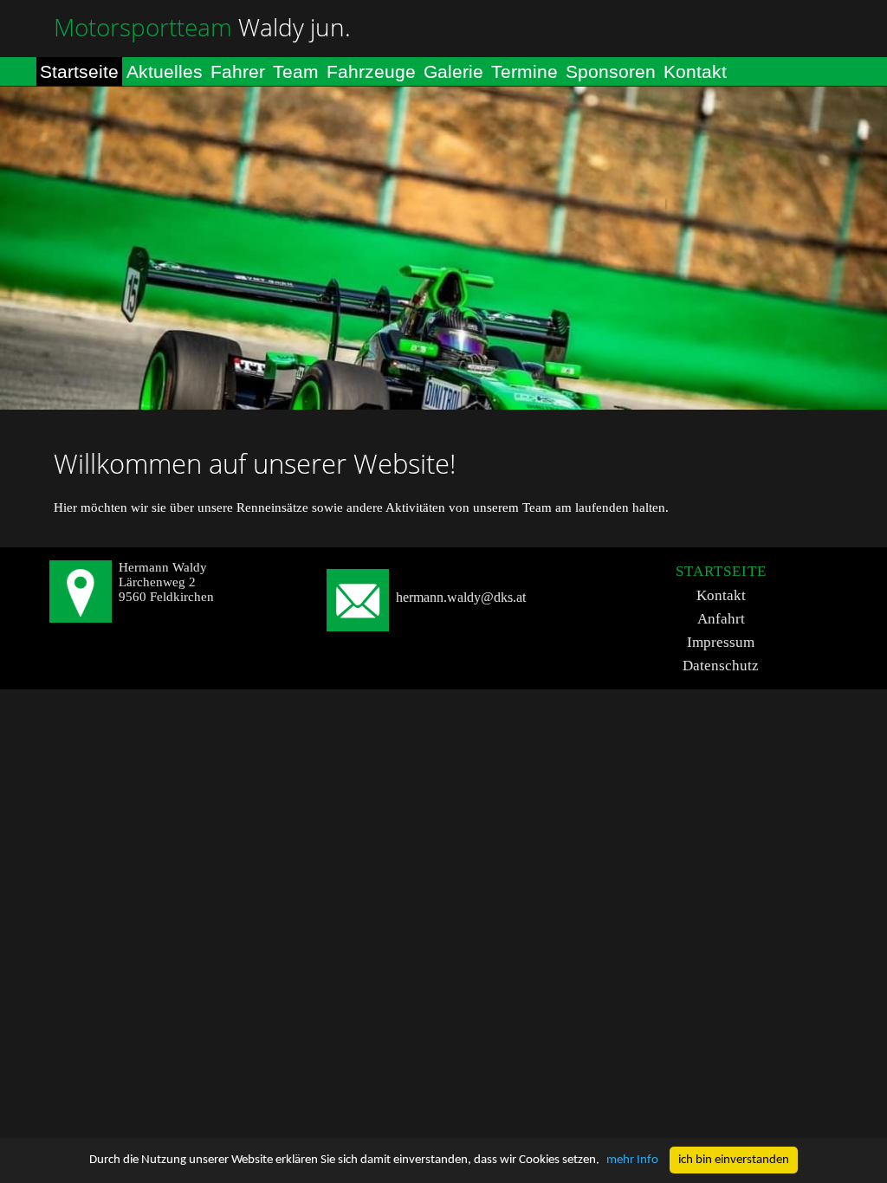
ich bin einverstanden (733, 1160)
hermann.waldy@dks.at (461, 597)
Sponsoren (611, 71)
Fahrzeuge (371, 71)
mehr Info (632, 1160)
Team (296, 71)
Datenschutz (721, 665)
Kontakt (695, 71)
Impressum (720, 642)
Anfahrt (721, 619)
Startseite (79, 71)
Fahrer (237, 71)
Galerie (453, 71)
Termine (524, 71)
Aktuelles (164, 71)
